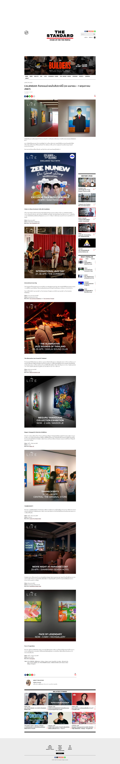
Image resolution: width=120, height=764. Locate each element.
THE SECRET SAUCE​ (65, 76)
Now (70, 746)
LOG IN (85, 37)
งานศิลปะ (59, 661)
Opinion (41, 725)
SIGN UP (90, 37)
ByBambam (37, 661)
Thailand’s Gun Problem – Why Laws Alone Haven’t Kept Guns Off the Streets (84, 205)
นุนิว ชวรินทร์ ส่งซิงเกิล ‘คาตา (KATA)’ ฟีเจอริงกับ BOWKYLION (35, 708)
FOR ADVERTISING (60, 750)
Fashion (50, 706)
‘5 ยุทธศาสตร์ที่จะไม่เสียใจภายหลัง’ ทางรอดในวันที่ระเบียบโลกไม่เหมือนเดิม (84, 220)
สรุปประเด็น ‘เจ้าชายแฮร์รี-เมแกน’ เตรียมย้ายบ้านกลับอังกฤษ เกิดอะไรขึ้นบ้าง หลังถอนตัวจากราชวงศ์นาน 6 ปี (84, 235)
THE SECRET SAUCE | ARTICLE (31, 725)
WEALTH (36, 76)
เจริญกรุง (43, 661)
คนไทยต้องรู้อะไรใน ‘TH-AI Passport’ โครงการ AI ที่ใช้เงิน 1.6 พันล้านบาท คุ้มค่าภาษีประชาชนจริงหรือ (84, 190)
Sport (85, 261)
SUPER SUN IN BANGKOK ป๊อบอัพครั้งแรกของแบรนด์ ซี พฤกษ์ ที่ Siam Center (58, 708)
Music (25, 706)
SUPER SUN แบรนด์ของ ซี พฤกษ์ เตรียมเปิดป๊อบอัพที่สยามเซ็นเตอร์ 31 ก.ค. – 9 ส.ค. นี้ (59, 727)
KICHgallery (32, 658)
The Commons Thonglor (48, 298)
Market (86, 275)
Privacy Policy (50, 749)
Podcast (50, 746)
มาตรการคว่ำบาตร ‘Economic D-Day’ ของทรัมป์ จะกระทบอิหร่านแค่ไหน (88, 270)
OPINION (75, 76)
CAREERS (87, 76)
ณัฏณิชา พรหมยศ (29, 92)
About (60, 749)
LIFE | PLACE (28, 82)
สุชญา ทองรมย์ (49, 661)
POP (41, 76)
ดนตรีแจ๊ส (54, 661)
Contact (70, 749)
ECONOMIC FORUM (53, 76)
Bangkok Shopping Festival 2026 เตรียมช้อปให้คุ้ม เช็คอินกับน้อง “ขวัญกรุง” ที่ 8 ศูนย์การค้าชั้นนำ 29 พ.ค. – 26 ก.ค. (82, 727)
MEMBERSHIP (60, 753)
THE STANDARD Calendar (45, 662)
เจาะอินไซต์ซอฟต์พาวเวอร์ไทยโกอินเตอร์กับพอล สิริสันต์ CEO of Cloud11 (34, 727)
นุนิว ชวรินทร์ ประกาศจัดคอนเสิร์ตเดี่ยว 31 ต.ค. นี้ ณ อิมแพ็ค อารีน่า (82, 708)
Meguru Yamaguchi (32, 663)
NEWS (31, 76)
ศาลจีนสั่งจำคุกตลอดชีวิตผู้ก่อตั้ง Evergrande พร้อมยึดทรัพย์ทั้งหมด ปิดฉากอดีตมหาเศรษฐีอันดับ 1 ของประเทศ (89, 284)
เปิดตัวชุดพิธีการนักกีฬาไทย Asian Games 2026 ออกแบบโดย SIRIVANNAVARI (88, 263)
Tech (85, 188)
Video (60, 746)
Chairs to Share (65, 662)
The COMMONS (31, 661)
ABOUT (27, 78)
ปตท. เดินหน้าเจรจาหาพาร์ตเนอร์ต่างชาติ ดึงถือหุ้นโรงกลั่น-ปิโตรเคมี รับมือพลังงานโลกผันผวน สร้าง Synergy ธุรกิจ (89, 277)
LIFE (45, 76)
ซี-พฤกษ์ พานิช (65, 661)
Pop (70, 745)
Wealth (60, 745)
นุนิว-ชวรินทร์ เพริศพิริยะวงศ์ (33, 662)
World (79, 218)
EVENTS (81, 76)
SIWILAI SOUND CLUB (56, 662)
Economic (80, 188)
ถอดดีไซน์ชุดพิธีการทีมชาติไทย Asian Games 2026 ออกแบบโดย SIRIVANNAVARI (88, 291)
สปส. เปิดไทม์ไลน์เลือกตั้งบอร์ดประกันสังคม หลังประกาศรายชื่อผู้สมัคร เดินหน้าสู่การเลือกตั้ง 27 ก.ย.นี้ (84, 251)
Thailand (84, 218)
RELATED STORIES (60, 692)
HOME (26, 76)
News (50, 745)
